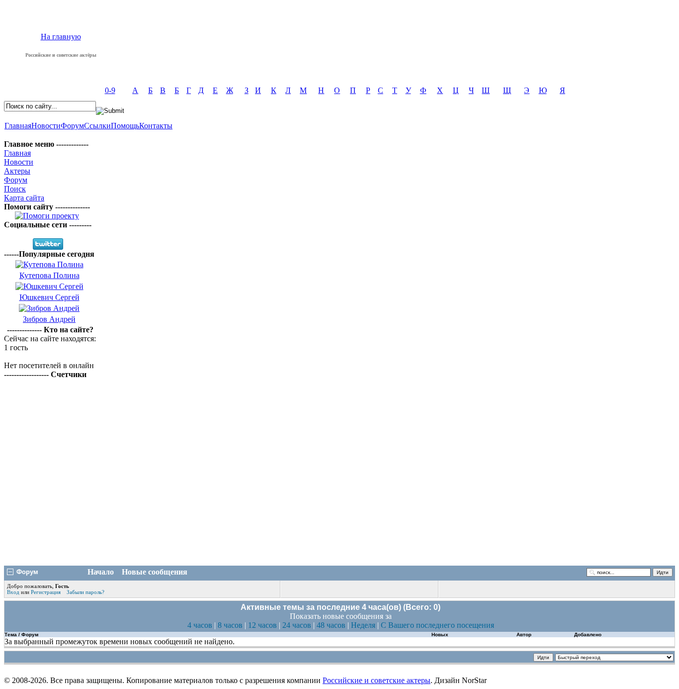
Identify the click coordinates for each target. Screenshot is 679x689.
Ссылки (97, 125)
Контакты (155, 125)
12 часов (262, 625)
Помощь (125, 125)
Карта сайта (24, 198)
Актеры (17, 171)
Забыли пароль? (85, 592)
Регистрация (46, 592)
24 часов (296, 625)
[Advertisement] (339, 487)
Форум (72, 125)
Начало (100, 572)
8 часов (230, 625)
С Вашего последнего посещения (437, 625)
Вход (14, 592)
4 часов (199, 625)
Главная (17, 125)
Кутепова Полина (49, 275)
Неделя (363, 625)
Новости (46, 125)
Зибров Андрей (49, 319)
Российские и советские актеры (376, 680)
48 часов (331, 625)
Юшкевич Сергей (49, 297)
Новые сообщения (154, 572)
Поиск (15, 189)
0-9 (110, 90)
